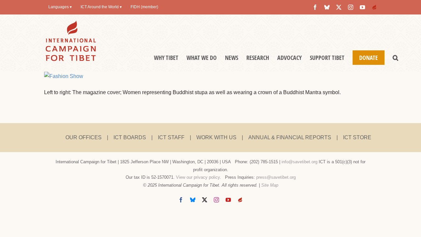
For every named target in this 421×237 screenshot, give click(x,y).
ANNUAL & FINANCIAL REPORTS (289, 137)
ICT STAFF (171, 137)
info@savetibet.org (299, 161)
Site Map (269, 185)
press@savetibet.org (276, 177)
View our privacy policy (198, 177)
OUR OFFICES (83, 137)
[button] (395, 57)
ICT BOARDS (129, 137)
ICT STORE (357, 137)
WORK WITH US (216, 137)
